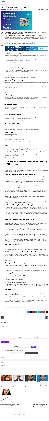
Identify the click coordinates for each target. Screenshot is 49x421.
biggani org (4, 9)
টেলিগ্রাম (23, 414)
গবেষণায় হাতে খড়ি (3, 365)
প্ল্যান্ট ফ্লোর (17, 307)
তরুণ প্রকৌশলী (10, 307)
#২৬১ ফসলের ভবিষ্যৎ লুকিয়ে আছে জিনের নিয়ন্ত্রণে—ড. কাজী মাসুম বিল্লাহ (42, 384)
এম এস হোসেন (6, 307)
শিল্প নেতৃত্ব (20, 307)
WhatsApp (28, 414)
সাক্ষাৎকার (2, 362)
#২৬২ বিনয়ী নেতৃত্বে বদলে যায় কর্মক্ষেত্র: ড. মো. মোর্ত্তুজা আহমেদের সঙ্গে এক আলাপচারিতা (30, 384)
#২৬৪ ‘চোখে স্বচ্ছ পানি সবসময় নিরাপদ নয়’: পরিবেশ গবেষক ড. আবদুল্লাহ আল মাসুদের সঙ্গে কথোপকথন (6, 384)
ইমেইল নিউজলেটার (19, 414)
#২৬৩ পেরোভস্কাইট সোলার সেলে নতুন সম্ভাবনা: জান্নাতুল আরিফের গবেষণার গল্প (18, 384)
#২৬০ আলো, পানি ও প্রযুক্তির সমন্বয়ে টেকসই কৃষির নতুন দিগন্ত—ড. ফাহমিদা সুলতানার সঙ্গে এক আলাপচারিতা (6, 398)
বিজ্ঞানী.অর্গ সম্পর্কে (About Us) (4, 368)
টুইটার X (25, 414)
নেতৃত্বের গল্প (14, 307)
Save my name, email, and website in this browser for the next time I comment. (14, 339)
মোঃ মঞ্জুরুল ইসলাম (21, 409)
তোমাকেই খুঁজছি (2, 366)
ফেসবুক (32, 414)
